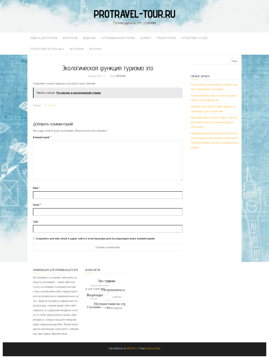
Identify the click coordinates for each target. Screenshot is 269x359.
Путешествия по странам (46, 49)
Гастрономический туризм (118, 38)
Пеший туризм (166, 38)
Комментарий (42, 137)
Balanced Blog (153, 348)
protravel (121, 76)
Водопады (89, 38)
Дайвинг (146, 38)
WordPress (132, 348)
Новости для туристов (43, 38)
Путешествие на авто (194, 38)
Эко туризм (76, 49)
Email (37, 205)
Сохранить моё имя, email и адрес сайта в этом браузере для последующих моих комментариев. (95, 238)
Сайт (35, 221)
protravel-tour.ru (134, 13)
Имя (36, 188)
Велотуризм (70, 38)
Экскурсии (95, 49)
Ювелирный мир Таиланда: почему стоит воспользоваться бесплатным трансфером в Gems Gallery (214, 122)
